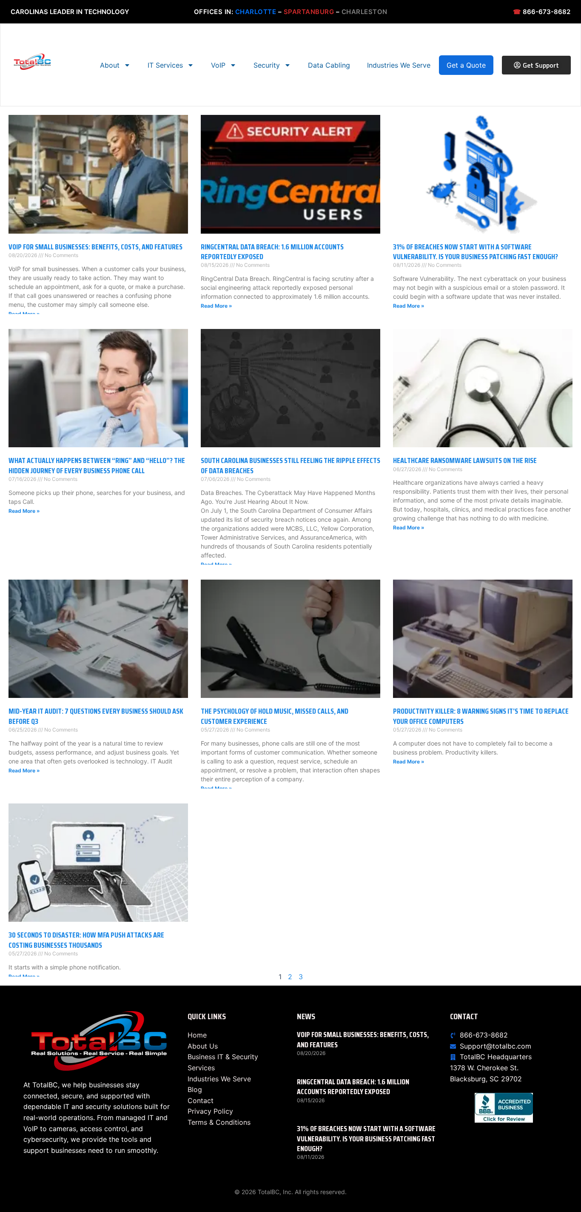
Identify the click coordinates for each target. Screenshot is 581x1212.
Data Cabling (329, 65)
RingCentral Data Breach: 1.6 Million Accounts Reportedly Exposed (272, 252)
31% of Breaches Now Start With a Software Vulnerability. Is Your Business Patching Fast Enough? (475, 252)
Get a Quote (466, 65)
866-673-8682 (541, 12)
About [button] (110, 65)
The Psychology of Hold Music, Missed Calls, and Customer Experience (274, 716)
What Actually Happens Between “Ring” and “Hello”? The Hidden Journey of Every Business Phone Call (97, 465)
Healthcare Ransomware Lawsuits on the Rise (465, 460)
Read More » (24, 314)
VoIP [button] (218, 65)
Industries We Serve (398, 65)
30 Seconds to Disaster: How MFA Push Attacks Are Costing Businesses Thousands (86, 940)
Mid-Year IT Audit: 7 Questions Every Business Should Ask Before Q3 (96, 716)
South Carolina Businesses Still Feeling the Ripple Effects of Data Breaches (290, 465)
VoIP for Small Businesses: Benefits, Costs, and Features (95, 247)
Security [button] (266, 65)
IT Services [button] (165, 65)
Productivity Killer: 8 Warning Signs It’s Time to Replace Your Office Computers (481, 716)
